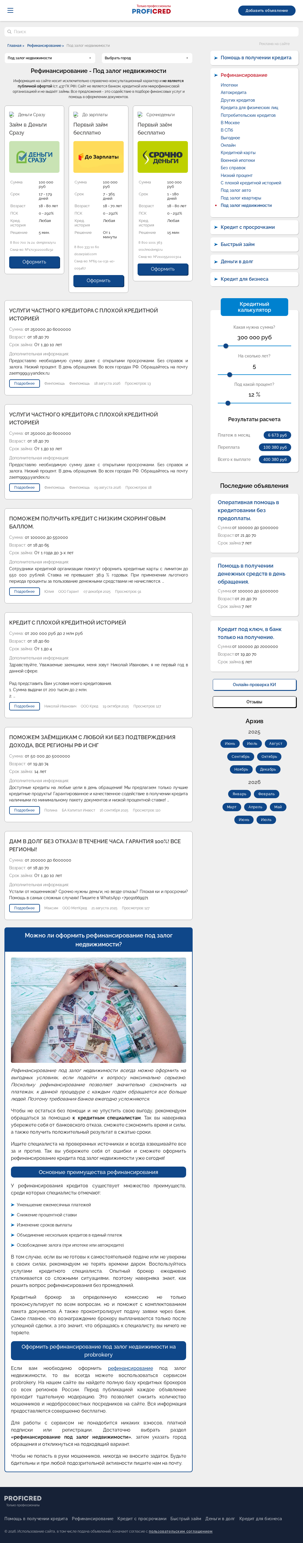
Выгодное (230, 137)
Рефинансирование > (45, 46)
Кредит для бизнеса (244, 279)
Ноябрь (241, 769)
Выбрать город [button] (118, 58)
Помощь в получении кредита (256, 57)
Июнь (230, 744)
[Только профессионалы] (151, 12)
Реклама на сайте (274, 44)
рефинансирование (130, 1368)
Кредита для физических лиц (249, 107)
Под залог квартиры (241, 198)
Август (276, 744)
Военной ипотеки (238, 160)
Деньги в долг (237, 261)
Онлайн (228, 145)
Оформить (34, 262)
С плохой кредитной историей (251, 183)
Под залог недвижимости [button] (30, 58)
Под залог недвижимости (246, 205)
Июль (252, 744)
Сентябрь (240, 757)
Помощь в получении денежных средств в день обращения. (251, 574)
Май (278, 807)
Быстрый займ (238, 244)
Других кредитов (238, 100)
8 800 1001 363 (150, 243)
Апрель (255, 807)
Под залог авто (236, 190)
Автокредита (233, 92)
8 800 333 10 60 (86, 247)
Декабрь (268, 769)
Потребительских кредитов (248, 115)
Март (232, 807)
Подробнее (24, 383)
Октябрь (269, 757)
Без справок (233, 167)
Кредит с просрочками (248, 227)
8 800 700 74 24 (22, 243)
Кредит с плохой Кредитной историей (67, 622)
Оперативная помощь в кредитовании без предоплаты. (248, 510)
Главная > (15, 46)
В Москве (230, 122)
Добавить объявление (267, 11)
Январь (239, 794)
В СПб (227, 130)
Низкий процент (237, 175)
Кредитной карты (238, 152)
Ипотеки (229, 85)
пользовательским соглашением (180, 1531)
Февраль (266, 794)
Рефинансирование (244, 75)
